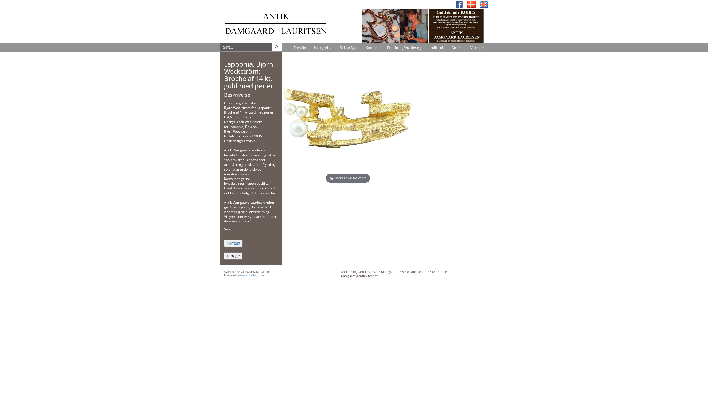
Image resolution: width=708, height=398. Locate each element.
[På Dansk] (471, 4)
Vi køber (477, 47)
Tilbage (233, 255)
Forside (300, 47)
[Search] (277, 47)
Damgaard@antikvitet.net (359, 276)
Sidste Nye (348, 47)
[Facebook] (459, 4)
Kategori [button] (321, 47)
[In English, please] (483, 4)
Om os (456, 47)
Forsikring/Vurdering (404, 47)
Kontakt (372, 47)
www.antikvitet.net (253, 275)
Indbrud (436, 47)
